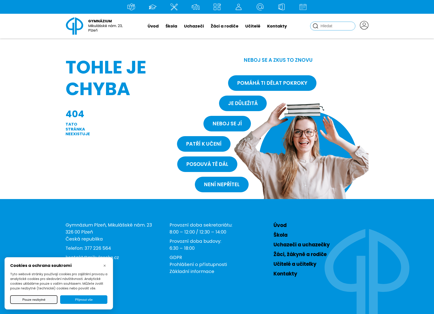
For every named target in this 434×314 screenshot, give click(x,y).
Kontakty (277, 26)
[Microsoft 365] (281, 7)
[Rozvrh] (217, 7)
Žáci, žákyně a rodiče (300, 254)
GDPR (176, 257)
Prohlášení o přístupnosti (198, 264)
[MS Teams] (131, 7)
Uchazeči (194, 26)
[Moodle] (195, 7)
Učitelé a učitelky (295, 264)
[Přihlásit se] (364, 26)
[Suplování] (238, 7)
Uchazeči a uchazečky (302, 244)
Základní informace (192, 271)
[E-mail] (260, 7)
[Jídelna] (174, 7)
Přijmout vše (84, 299)
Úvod (153, 26)
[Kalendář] (303, 7)
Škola (171, 26)
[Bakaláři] (153, 7)
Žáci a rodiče (224, 26)
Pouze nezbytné (33, 299)
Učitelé (252, 26)
